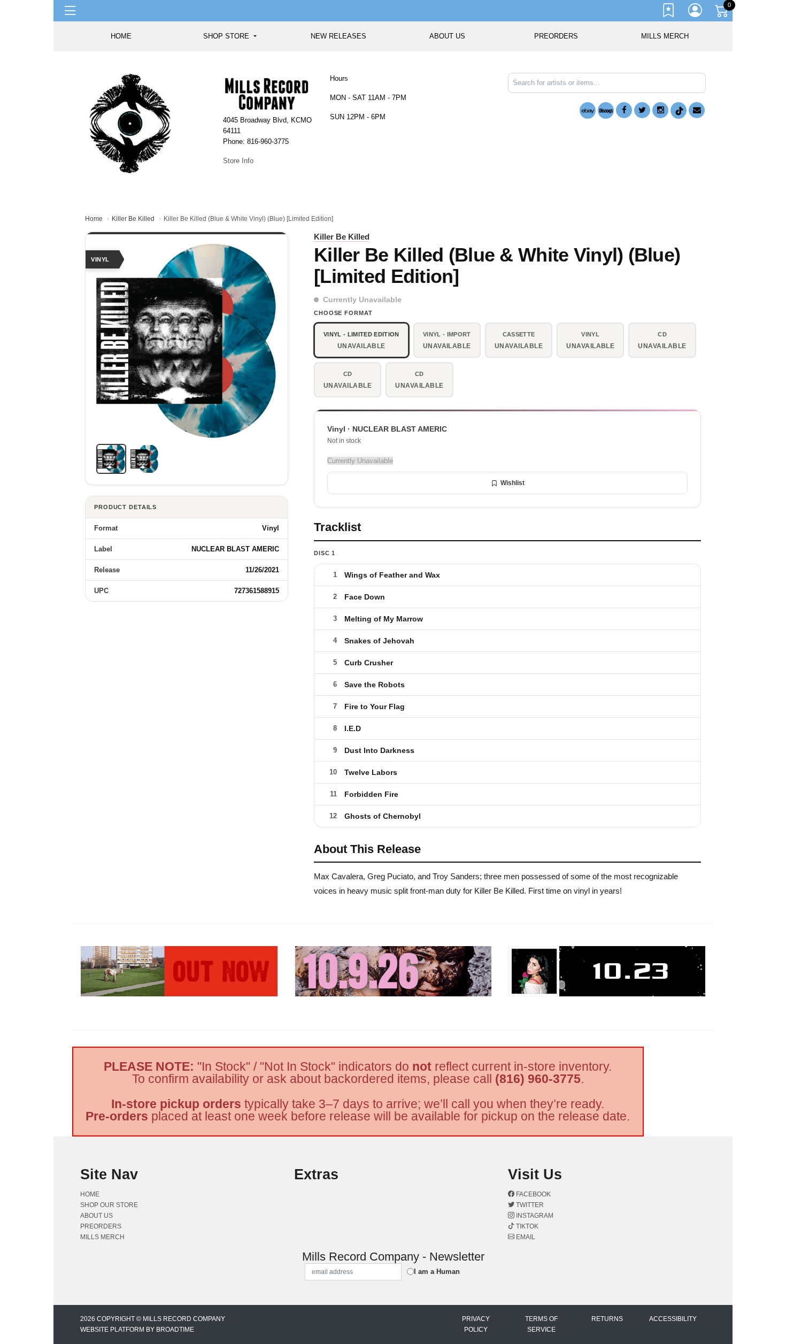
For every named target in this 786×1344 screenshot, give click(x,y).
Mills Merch (665, 36)
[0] (722, 12)
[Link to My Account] (695, 12)
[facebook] (624, 110)
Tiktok (526, 1226)
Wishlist (512, 483)
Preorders (556, 36)
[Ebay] (588, 110)
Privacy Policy (476, 1324)
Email (524, 1237)
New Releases (338, 36)
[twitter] (642, 110)
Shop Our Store (109, 1205)
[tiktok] (678, 110)
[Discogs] (606, 110)
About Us (447, 36)
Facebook (532, 1194)
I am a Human (437, 1272)
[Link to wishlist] (668, 12)
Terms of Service (541, 1324)
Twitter (529, 1205)
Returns (607, 1319)
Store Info (238, 161)
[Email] (697, 110)
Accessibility (673, 1319)
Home (94, 218)
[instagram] (660, 110)
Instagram (533, 1215)
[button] (230, 36)
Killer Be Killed (133, 218)
